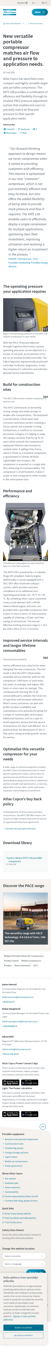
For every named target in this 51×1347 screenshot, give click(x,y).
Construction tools (14, 1143)
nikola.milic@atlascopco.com (16, 1049)
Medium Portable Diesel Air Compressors (24, 955)
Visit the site (36, 1272)
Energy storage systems (16, 1152)
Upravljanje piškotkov (23, 1335)
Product (8, 965)
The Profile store (13, 1222)
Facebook (25, 129)
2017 (35, 965)
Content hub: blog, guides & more (21, 1200)
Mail (25, 132)
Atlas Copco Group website (18, 1213)
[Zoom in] (25, 314)
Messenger (11, 132)
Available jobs (11, 1183)
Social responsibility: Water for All (21, 1196)
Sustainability (11, 1191)
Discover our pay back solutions (20, 828)
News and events (22, 965)
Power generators (14, 1165)
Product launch (11, 960)
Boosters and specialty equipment (21, 1139)
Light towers (11, 1156)
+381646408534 (9, 1026)
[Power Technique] (24, 23)
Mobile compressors (31, 960)
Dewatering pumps (14, 1148)
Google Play (29, 1082)
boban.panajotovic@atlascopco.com (20, 1021)
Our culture (10, 1178)
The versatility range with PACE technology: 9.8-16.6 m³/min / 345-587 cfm (25, 937)
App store (10, 1082)
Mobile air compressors (16, 1161)
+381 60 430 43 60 (10, 1054)
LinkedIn (10, 129)
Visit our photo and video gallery (20, 1217)
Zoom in (45, 329)
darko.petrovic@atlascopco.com (18, 997)
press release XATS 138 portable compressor (25, 859)
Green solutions (12, 1187)
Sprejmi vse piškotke (23, 1327)
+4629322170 (8, 1001)
